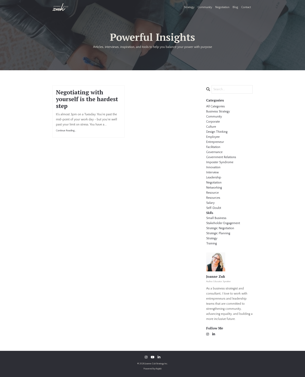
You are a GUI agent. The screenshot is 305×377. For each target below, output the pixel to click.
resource (212, 192)
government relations (221, 157)
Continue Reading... (66, 130)
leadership (213, 177)
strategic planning (218, 233)
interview (212, 172)
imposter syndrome (219, 162)
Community (205, 7)
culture (211, 126)
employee (213, 137)
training (211, 243)
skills (209, 213)
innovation (213, 167)
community (214, 116)
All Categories (215, 106)
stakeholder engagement (223, 223)
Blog (235, 7)
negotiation (214, 182)
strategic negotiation (220, 228)
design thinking (216, 132)
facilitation (213, 147)
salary (210, 203)
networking (214, 187)
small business (216, 218)
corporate (213, 121)
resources (213, 198)
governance (214, 152)
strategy (211, 238)
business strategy (218, 111)
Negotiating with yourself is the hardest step (87, 99)
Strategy (189, 7)
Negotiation (222, 7)
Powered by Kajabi (153, 368)
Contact (246, 7)
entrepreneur (215, 142)
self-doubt (213, 208)
